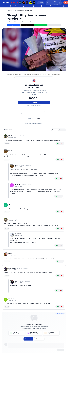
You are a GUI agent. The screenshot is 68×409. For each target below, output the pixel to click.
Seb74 (16, 281)
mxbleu (17, 184)
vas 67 (10, 204)
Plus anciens (55, 129)
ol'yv (10, 253)
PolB (10, 135)
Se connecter (37, 118)
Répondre (7, 143)
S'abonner (40, 339)
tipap (10, 299)
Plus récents (62, 129)
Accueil (9, 10)
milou (10, 150)
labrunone (12, 268)
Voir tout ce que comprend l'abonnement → (34, 123)
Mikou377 (18, 234)
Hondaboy (11, 219)
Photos (14, 10)
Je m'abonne (34, 102)
